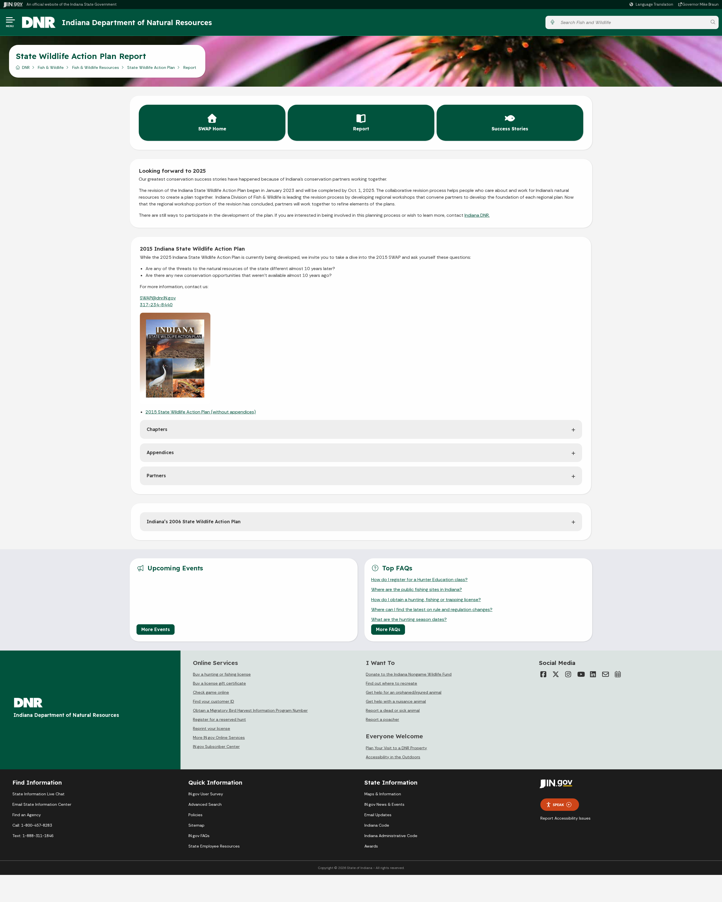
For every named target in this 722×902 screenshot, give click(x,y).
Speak (558, 804)
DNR (26, 67)
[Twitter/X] (555, 674)
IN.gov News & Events (384, 804)
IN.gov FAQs (199, 835)
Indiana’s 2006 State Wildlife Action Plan (194, 521)
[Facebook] (543, 674)
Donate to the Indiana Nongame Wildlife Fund (409, 674)
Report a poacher (382, 719)
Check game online (211, 692)
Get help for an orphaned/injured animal (403, 692)
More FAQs (388, 629)
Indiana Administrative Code (390, 835)
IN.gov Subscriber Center (216, 746)
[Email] (605, 674)
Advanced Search (205, 804)
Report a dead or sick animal (393, 710)
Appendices (160, 452)
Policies (195, 814)
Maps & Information (382, 793)
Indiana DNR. (477, 215)
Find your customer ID (213, 701)
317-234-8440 (156, 305)
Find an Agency (26, 814)
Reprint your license (211, 728)
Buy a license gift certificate (219, 683)
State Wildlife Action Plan (151, 67)
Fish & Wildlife (51, 67)
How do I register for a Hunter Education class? (419, 580)
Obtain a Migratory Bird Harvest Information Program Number (250, 710)
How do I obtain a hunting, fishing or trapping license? (426, 600)
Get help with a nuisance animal (396, 701)
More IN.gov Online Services (219, 737)
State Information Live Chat (38, 793)
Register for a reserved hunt (219, 719)
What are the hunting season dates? (409, 619)
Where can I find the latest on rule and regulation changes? (431, 609)
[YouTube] (580, 674)
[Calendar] (617, 674)
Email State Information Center (41, 804)
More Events (155, 629)
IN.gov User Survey (205, 793)
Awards (371, 846)
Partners (156, 475)
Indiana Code (376, 825)
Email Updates (377, 814)
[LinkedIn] (593, 674)
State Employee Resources (214, 846)
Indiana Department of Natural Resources (137, 22)
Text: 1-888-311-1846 (32, 835)
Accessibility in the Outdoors (393, 756)
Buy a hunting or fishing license (222, 674)
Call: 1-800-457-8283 (32, 825)
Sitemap (196, 825)
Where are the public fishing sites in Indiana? (416, 589)
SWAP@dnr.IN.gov (158, 298)
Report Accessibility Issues (565, 818)
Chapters (157, 429)
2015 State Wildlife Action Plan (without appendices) (201, 412)
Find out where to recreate (391, 683)
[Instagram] (568, 674)
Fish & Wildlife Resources (95, 67)
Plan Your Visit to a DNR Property (396, 747)
